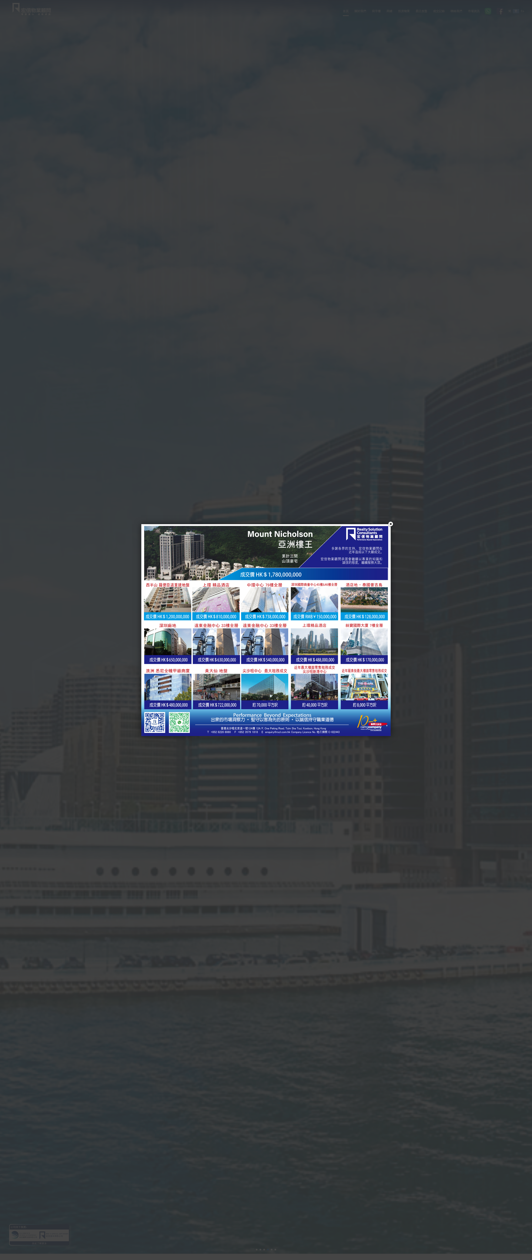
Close (391, 524)
